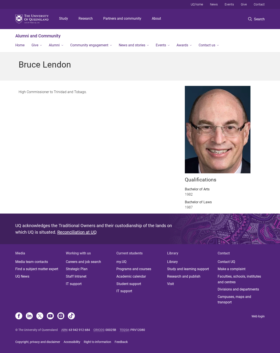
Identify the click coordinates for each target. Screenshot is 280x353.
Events (229, 4)
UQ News (22, 276)
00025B (110, 330)
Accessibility (72, 342)
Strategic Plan (77, 269)
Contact (259, 4)
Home (19, 45)
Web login (258, 316)
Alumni (54, 45)
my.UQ (121, 262)
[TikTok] (71, 316)
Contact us (207, 45)
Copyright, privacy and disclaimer (37, 342)
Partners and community (122, 18)
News (214, 4)
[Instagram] (60, 316)
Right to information (97, 342)
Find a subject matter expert (36, 269)
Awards (182, 45)
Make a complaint (231, 269)
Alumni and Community (38, 35)
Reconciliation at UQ (77, 232)
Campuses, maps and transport (234, 299)
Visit (170, 284)
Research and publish (183, 276)
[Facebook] (18, 316)
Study (63, 18)
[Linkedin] (29, 316)
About (156, 18)
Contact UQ (226, 262)
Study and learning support (188, 269)
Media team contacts (31, 262)
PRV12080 (137, 330)
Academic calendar (131, 276)
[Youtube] (50, 316)
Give (244, 4)
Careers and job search (83, 262)
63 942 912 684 (79, 330)
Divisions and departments (238, 289)
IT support (74, 284)
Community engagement (89, 45)
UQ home (197, 4)
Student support (128, 284)
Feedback (121, 342)
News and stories (132, 45)
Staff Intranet (76, 276)
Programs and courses (133, 269)
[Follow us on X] (39, 316)
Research (86, 18)
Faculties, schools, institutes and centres (239, 279)
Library (172, 262)
